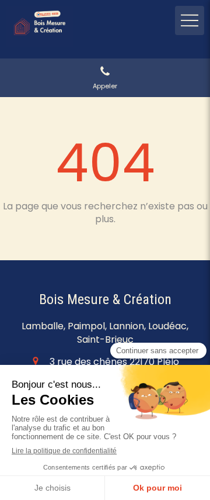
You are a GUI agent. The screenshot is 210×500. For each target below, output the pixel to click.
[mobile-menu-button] (189, 20)
